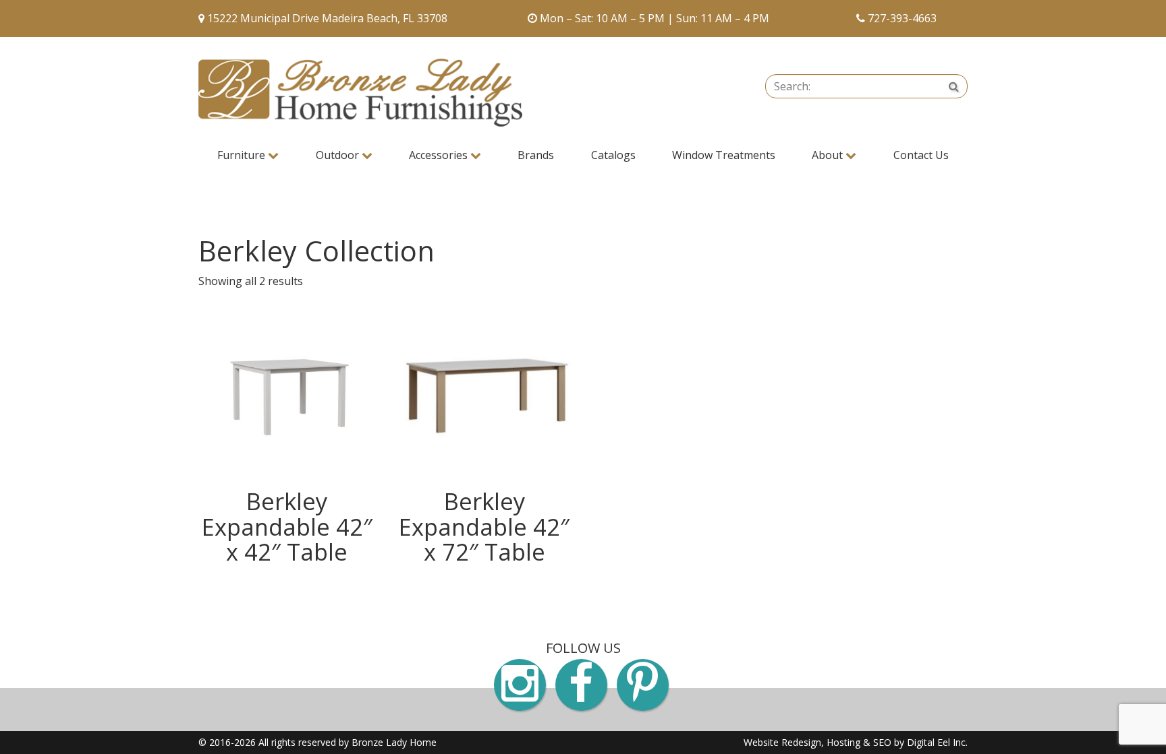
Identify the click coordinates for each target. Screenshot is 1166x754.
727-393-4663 (902, 18)
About (828, 155)
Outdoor (339, 155)
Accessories (439, 155)
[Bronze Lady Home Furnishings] (360, 93)
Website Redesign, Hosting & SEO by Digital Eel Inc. (856, 742)
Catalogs (613, 155)
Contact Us (921, 155)
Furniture (242, 155)
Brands (536, 155)
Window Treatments (723, 155)
